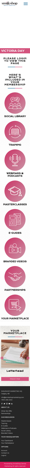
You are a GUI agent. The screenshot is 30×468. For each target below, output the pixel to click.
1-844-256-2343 (6, 400)
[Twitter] (4, 403)
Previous (1, 357)
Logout (3, 455)
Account (4, 450)
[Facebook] (2, 403)
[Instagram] (7, 403)
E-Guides (4, 426)
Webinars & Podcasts (8, 428)
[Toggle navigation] (26, 3)
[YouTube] (9, 403)
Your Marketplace (7, 443)
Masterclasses (6, 421)
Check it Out (15, 379)
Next (27, 357)
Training (4, 423)
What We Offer (6, 411)
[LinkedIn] (12, 403)
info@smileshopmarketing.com (12, 397)
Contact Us (5, 453)
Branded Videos (7, 433)
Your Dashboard (7, 441)
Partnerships (5, 413)
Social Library (6, 431)
